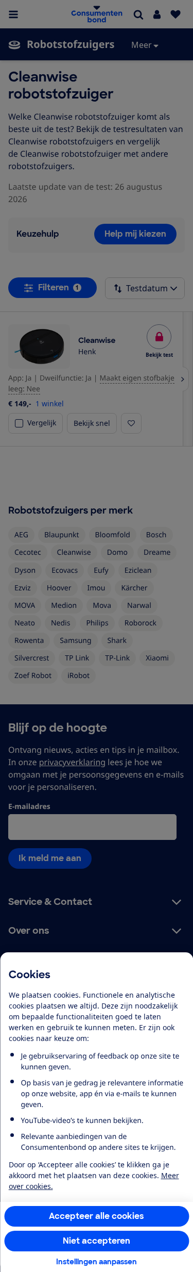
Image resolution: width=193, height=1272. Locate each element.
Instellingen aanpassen (96, 1261)
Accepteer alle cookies (96, 1216)
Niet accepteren (96, 1240)
